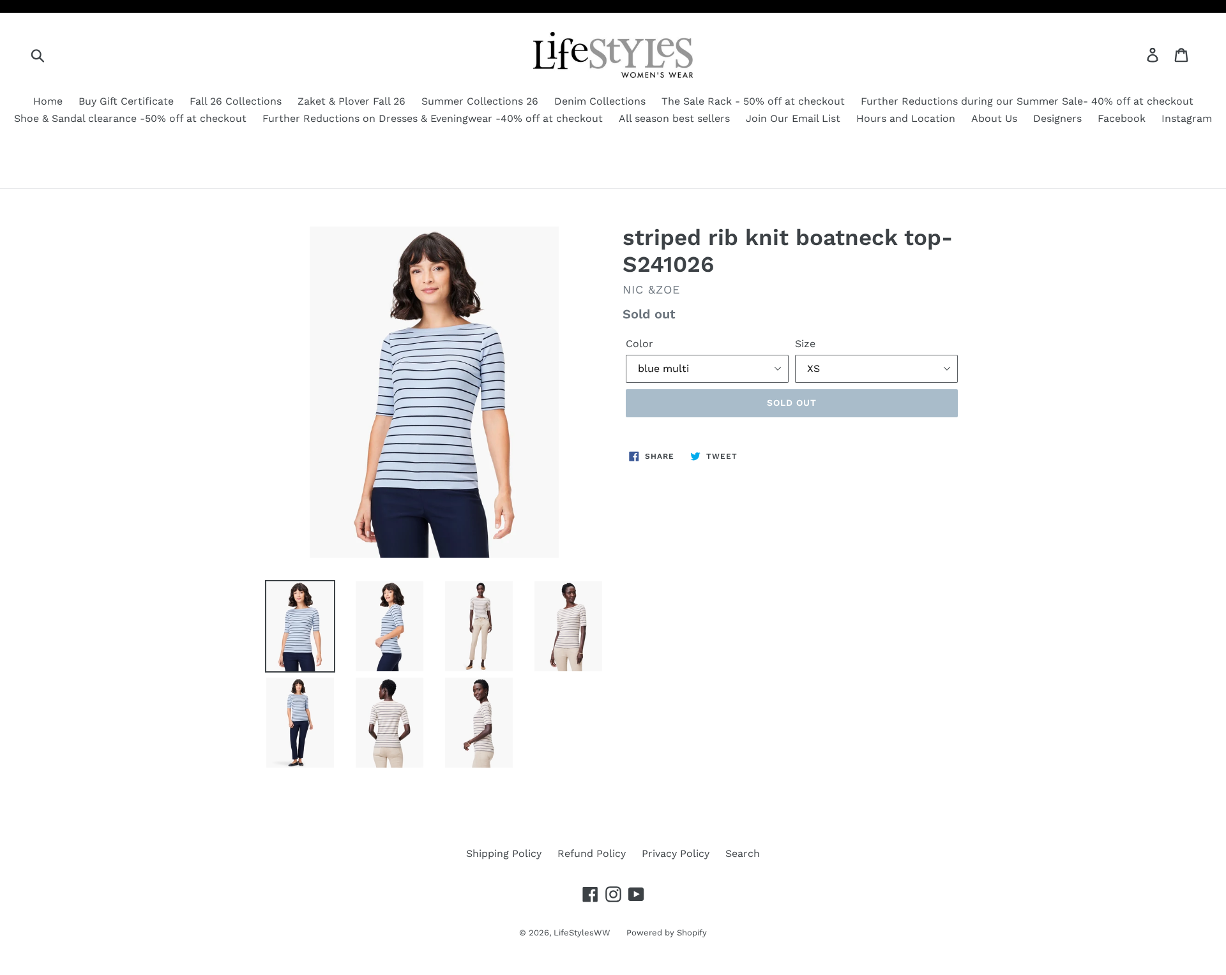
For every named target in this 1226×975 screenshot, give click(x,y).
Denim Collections (600, 101)
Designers (1057, 118)
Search (742, 853)
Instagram (1187, 118)
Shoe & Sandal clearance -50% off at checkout (130, 118)
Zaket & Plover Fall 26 (351, 101)
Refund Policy (591, 853)
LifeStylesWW (582, 932)
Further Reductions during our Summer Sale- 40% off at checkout (1027, 101)
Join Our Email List (793, 118)
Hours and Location (905, 118)
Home (48, 101)
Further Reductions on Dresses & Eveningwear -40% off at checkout (432, 118)
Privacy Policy (675, 853)
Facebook (1122, 118)
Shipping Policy (503, 853)
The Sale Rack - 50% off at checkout (753, 101)
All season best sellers (674, 118)
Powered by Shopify (666, 932)
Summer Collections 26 (479, 101)
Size (805, 344)
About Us (994, 118)
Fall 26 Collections (236, 101)
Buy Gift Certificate (126, 101)
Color (639, 344)
